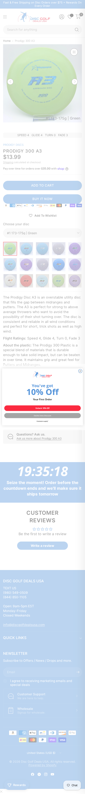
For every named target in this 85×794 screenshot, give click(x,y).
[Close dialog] (80, 371)
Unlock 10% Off (42, 408)
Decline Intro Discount (42, 416)
